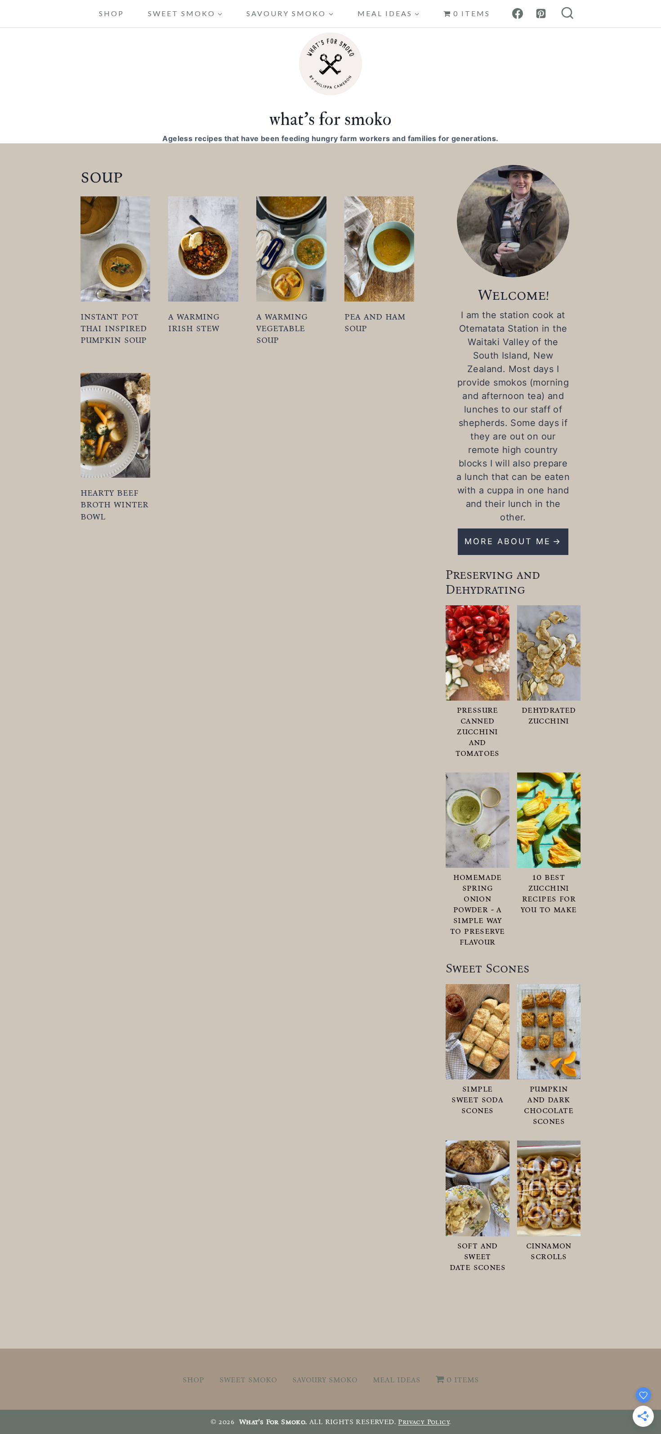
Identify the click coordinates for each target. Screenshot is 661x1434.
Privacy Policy (423, 1421)
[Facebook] (517, 13)
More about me (507, 541)
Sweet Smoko (248, 1379)
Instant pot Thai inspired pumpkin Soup (113, 328)
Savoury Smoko (324, 1379)
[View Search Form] (567, 14)
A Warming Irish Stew (193, 322)
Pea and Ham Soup (374, 322)
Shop (111, 13)
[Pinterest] (541, 13)
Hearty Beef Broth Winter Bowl (114, 504)
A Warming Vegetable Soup (282, 328)
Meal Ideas (396, 1379)
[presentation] (115, 248)
